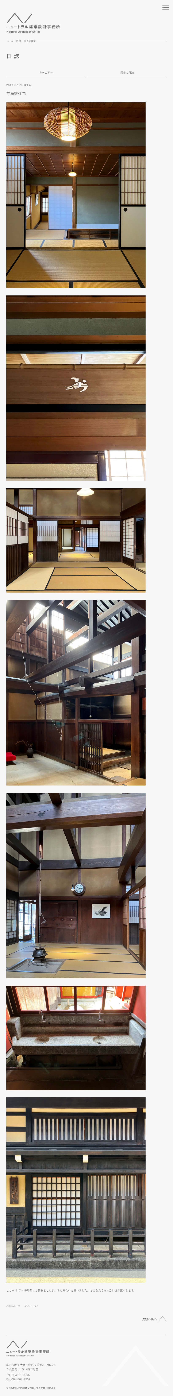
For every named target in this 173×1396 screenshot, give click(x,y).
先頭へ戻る (149, 1319)
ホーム (10, 41)
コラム (27, 85)
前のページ (14, 1306)
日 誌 (18, 41)
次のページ (30, 1306)
